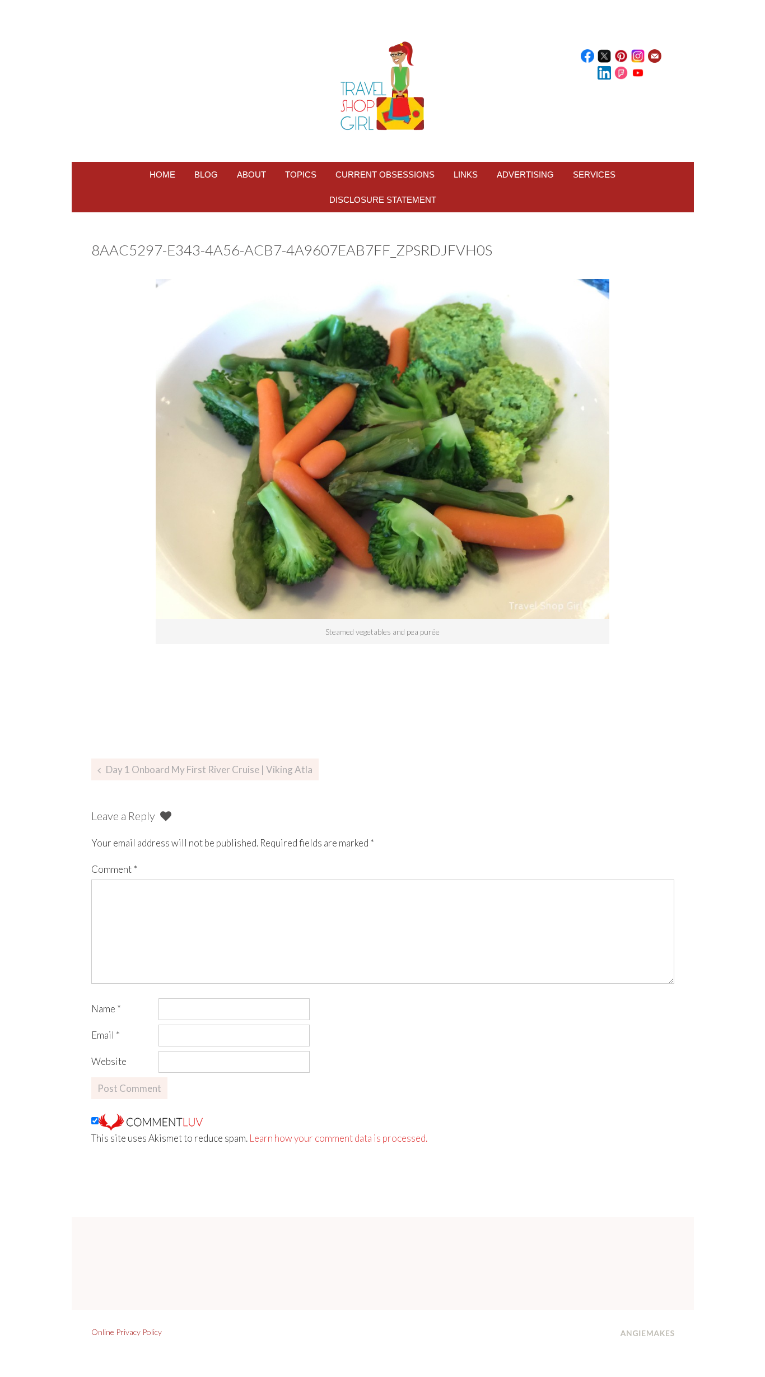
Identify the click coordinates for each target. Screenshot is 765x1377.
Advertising (525, 174)
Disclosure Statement (382, 199)
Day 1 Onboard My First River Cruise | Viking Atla (209, 769)
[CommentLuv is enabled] (151, 1121)
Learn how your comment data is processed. (338, 1138)
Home (162, 174)
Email (105, 1035)
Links (466, 174)
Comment (114, 869)
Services (594, 174)
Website (109, 1061)
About (251, 174)
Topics (300, 174)
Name (106, 1009)
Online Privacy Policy (126, 1332)
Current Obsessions (385, 174)
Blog (206, 174)
